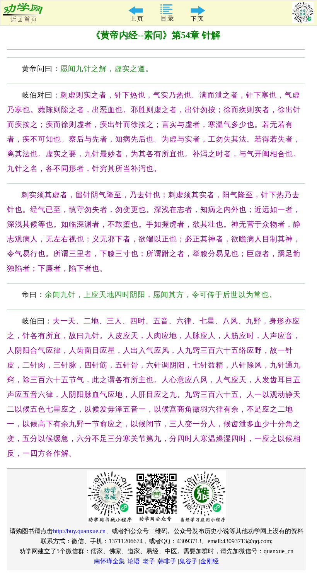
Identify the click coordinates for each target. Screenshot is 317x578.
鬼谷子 (188, 561)
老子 (149, 561)
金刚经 (209, 561)
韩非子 (167, 561)
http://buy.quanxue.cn (79, 531)
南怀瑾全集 (109, 561)
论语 (134, 561)
